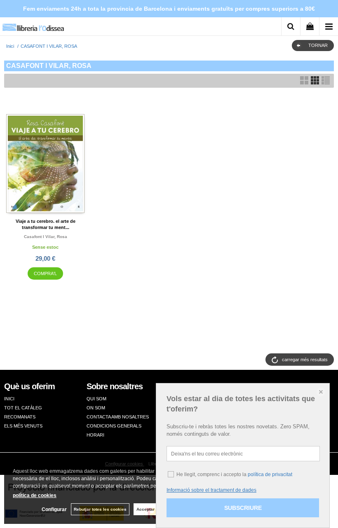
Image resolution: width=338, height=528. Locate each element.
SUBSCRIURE (243, 508)
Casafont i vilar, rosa (45, 236)
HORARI (95, 434)
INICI (9, 398)
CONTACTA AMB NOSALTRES (118, 416)
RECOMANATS (19, 416)
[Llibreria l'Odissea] (33, 24)
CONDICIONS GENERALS (114, 425)
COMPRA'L (45, 273)
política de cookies (34, 495)
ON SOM (96, 407)
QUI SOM (96, 398)
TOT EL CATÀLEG (23, 407)
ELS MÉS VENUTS (23, 425)
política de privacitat (270, 474)
